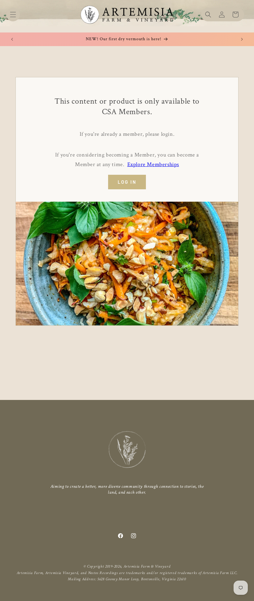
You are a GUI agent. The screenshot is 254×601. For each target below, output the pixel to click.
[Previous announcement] (12, 39)
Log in (127, 182)
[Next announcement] (242, 39)
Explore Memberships (153, 164)
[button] (13, 14)
